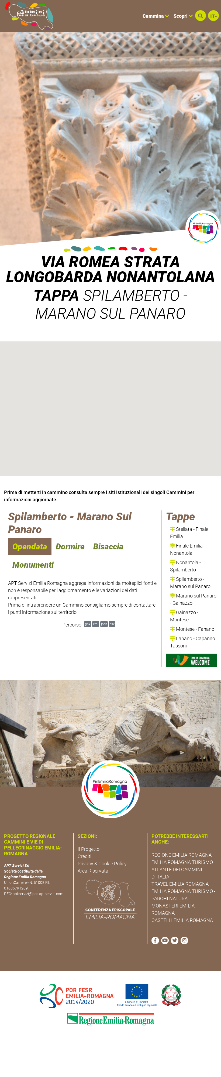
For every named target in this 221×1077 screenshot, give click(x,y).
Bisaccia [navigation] (108, 546)
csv (112, 624)
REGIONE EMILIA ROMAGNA (181, 855)
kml (95, 624)
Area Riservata (93, 871)
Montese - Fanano (194, 629)
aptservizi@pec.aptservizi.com (38, 894)
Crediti (84, 856)
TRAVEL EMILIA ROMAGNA (180, 884)
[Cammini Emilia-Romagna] (27, 16)
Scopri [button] (181, 16)
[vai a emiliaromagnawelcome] (191, 660)
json (104, 624)
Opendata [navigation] (29, 546)
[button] (200, 15)
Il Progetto (88, 849)
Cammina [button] (154, 16)
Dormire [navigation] (70, 546)
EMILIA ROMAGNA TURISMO (182, 862)
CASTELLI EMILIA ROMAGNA (182, 920)
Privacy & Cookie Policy (102, 863)
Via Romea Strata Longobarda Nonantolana (110, 269)
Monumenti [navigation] (33, 565)
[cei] (110, 899)
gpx (87, 624)
